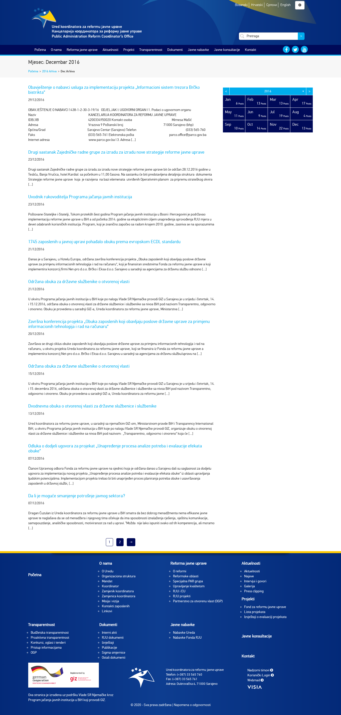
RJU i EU (179, 591)
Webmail (254, 680)
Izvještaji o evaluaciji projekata (265, 617)
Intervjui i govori (255, 581)
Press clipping (254, 591)
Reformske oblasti (185, 576)
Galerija (249, 586)
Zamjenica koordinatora (118, 596)
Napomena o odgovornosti (192, 705)
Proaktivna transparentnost (50, 637)
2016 (267, 91)
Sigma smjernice (113, 652)
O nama (56, 50)
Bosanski (241, 5)
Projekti (128, 50)
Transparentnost (150, 50)
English (285, 5)
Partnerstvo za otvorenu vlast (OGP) (198, 601)
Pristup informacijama (46, 647)
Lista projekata (254, 612)
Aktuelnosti (110, 50)
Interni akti (109, 632)
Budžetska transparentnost (50, 632)
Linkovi (107, 611)
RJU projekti (181, 596)
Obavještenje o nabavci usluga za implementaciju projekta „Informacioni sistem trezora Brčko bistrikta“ (114, 90)
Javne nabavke (198, 50)
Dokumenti (175, 50)
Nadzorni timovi (258, 670)
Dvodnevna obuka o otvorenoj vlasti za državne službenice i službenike (92, 406)
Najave (249, 576)
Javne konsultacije (227, 50)
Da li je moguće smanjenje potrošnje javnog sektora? (76, 496)
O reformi (179, 571)
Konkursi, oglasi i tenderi (48, 642)
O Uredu (107, 571)
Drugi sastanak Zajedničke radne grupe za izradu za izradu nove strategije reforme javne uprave (116, 152)
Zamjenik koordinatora (118, 591)
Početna (40, 50)
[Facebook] (286, 49)
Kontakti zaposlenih (116, 606)
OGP (34, 652)
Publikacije (109, 647)
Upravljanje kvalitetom (188, 586)
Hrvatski (257, 5)
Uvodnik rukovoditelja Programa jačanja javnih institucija (80, 197)
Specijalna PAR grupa (188, 581)
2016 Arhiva (49, 71)
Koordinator (110, 586)
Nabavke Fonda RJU (187, 637)
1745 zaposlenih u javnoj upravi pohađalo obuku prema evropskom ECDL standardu (104, 241)
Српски (271, 5)
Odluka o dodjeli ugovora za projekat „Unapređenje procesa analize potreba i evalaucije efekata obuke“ (115, 448)
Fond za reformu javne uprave (265, 607)
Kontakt (250, 50)
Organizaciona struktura (119, 576)
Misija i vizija (110, 601)
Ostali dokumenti (113, 657)
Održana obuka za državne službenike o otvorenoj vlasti (79, 281)
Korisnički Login (259, 675)
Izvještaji (108, 642)
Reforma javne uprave (82, 50)
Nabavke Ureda (184, 632)
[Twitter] (295, 49)
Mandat (107, 581)
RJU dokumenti (113, 637)
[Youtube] (304, 49)
